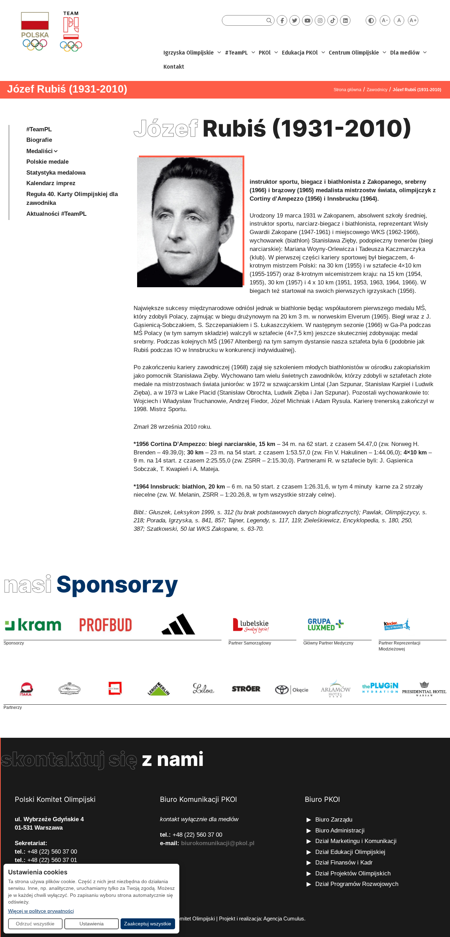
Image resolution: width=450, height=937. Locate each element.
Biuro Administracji (340, 830)
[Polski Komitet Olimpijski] (50, 31)
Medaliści (39, 151)
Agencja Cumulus (283, 919)
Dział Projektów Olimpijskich (353, 873)
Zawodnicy (377, 89)
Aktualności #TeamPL (56, 213)
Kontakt (173, 66)
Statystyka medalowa (55, 172)
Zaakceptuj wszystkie (147, 923)
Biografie (39, 140)
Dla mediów (404, 52)
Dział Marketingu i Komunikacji (356, 841)
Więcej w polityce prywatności (41, 911)
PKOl (265, 52)
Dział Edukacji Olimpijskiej (350, 852)
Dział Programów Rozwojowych (356, 884)
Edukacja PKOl (300, 52)
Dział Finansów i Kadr (344, 862)
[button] (218, 53)
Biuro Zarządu (333, 819)
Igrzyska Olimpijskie (188, 52)
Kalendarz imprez (51, 183)
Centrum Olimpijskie (354, 52)
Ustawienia (91, 923)
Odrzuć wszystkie (35, 923)
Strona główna (347, 89)
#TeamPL (236, 52)
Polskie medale (47, 161)
